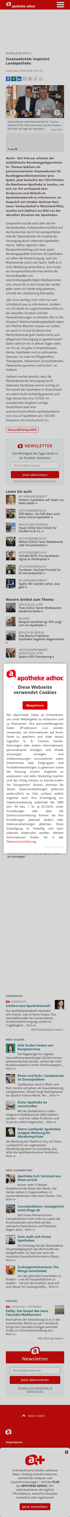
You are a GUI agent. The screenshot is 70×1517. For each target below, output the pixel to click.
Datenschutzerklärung (21, 841)
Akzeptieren (35, 705)
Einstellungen (54, 847)
